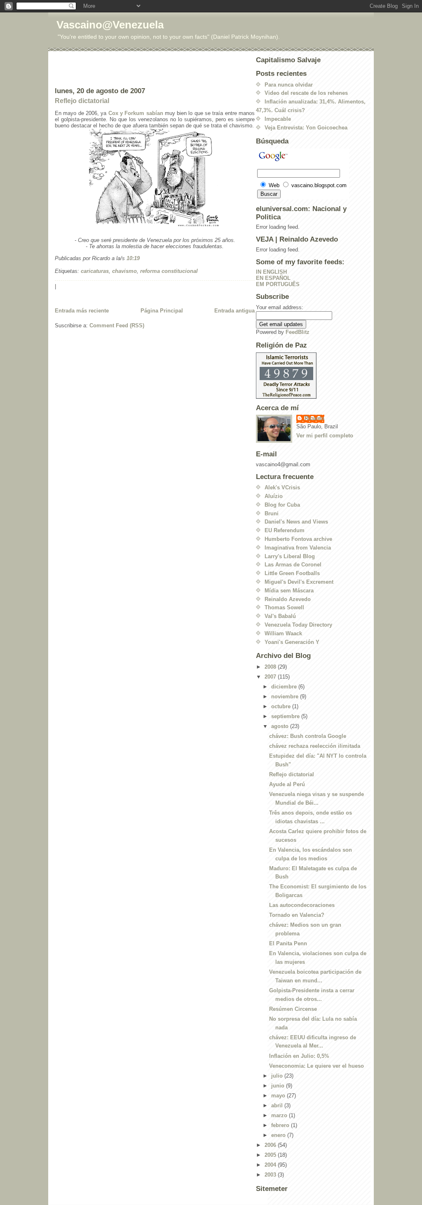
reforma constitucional (169, 271)
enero (279, 1135)
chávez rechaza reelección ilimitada (314, 746)
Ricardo (314, 418)
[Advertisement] (103, 68)
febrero (281, 1125)
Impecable (278, 119)
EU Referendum (285, 530)
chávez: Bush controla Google (307, 736)
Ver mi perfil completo (324, 435)
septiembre (286, 716)
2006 (271, 1145)
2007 (271, 677)
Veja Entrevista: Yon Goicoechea (306, 127)
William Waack (283, 633)
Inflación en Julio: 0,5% (299, 1056)
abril (277, 1105)
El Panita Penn (288, 943)
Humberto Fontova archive (298, 539)
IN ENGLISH (271, 272)
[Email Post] (142, 258)
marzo (280, 1115)
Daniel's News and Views (296, 522)
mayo (279, 1095)
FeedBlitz (297, 332)
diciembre (284, 687)
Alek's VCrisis (282, 487)
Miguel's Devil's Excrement (299, 582)
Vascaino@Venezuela (110, 25)
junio (278, 1086)
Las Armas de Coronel (293, 564)
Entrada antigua (234, 311)
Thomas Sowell (284, 607)
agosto (280, 726)
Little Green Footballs (292, 573)
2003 (271, 1175)
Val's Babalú (280, 616)
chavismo (124, 271)
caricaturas (95, 271)
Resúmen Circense (293, 1009)
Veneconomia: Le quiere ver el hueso (316, 1066)
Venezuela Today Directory (298, 625)
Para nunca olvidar (289, 85)
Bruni (272, 513)
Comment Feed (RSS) (116, 325)
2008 (271, 667)
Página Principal (162, 311)
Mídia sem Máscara (289, 590)
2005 (271, 1155)
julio (277, 1076)
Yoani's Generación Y (292, 642)
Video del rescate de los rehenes (306, 93)
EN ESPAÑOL (273, 278)
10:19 (133, 258)
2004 (271, 1165)
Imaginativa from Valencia (298, 548)
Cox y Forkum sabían (135, 113)
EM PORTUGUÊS (278, 284)
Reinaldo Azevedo (288, 599)
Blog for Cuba (282, 505)
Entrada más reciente (82, 311)
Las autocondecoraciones (302, 905)
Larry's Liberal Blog (290, 556)
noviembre (285, 696)
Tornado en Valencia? (296, 915)
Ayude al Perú (287, 784)
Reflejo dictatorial (82, 100)
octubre (281, 706)
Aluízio (274, 496)
